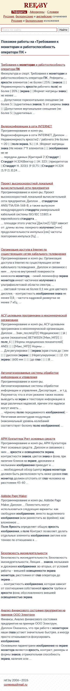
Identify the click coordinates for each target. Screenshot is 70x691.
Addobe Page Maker (14, 496)
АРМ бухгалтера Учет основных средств (28, 438)
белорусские (24, 16)
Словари (53, 12)
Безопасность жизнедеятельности (24, 553)
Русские (8, 16)
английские (44, 16)
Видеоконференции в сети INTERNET (26, 126)
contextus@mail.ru (15, 684)
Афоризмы (37, 12)
